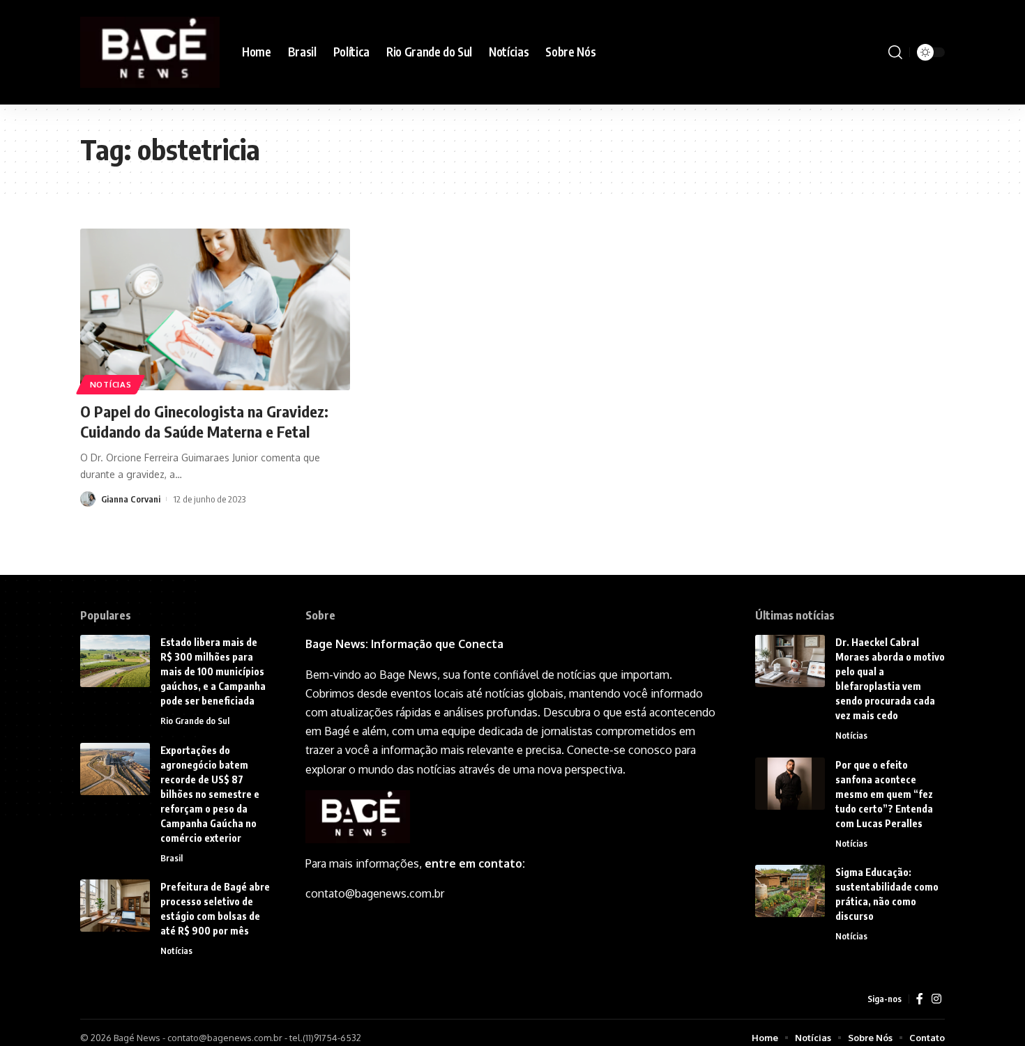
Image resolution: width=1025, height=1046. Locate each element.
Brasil (171, 857)
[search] (895, 52)
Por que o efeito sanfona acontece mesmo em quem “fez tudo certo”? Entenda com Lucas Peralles (884, 794)
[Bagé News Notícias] (150, 52)
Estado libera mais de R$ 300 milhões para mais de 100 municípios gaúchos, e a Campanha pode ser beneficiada (213, 671)
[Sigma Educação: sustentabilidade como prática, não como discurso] (790, 891)
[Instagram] (936, 999)
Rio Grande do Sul (194, 720)
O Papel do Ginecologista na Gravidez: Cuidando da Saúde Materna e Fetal (204, 421)
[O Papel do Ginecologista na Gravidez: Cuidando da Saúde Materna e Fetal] (215, 309)
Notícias (111, 384)
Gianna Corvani (130, 499)
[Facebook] (920, 999)
